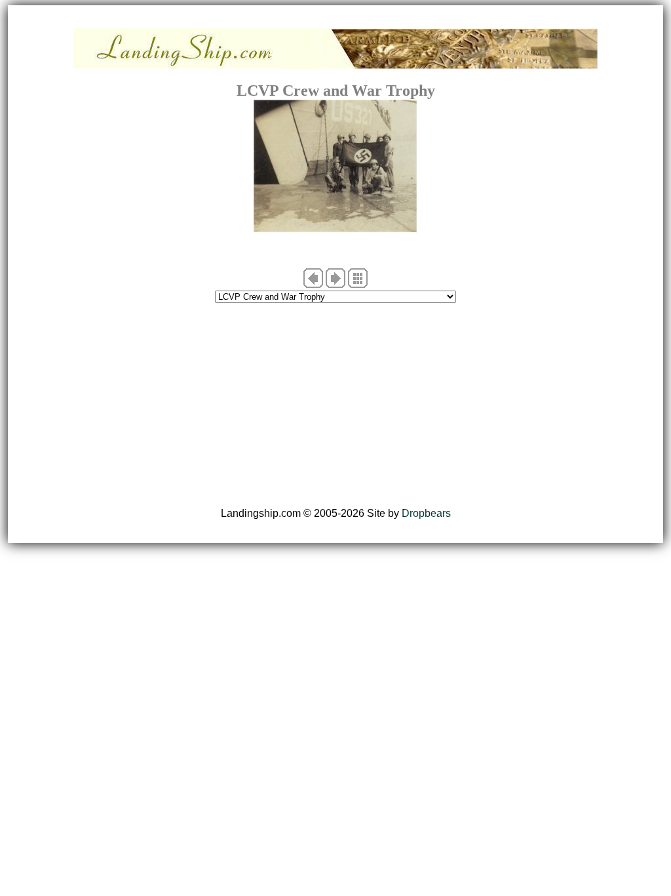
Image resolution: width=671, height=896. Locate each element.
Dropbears (426, 513)
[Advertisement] (335, 405)
